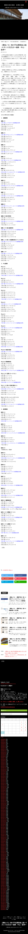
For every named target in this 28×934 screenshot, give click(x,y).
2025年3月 (3, 763)
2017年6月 (3, 895)
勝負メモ (11, 570)
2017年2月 (3, 900)
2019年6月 (3, 861)
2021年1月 (3, 834)
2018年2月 (3, 883)
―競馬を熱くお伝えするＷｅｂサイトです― (14, 927)
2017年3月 (3, 899)
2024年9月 (3, 771)
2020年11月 (3, 837)
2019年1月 (3, 868)
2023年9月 (3, 788)
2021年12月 (4, 818)
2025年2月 (3, 764)
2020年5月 (3, 845)
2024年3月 (3, 780)
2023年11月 (3, 786)
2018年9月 (3, 873)
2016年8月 (3, 909)
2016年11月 (3, 905)
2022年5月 (3, 811)
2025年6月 (3, 759)
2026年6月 (3, 742)
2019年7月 (3, 859)
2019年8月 (3, 858)
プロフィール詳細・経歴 (17, 918)
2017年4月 (3, 898)
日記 (15, 916)
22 (21, 729)
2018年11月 (3, 871)
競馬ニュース (9, 916)
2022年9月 (3, 805)
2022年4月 (3, 813)
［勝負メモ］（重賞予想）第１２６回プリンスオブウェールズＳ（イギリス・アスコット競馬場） (17, 599)
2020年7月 (3, 842)
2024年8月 (3, 773)
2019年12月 (4, 852)
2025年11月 (3, 752)
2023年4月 (3, 796)
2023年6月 (3, 793)
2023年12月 (4, 784)
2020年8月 (3, 841)
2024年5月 (3, 777)
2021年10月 (4, 821)
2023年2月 (3, 798)
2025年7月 (3, 757)
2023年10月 (4, 787)
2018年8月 (3, 875)
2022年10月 (4, 804)
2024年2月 (3, 781)
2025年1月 (3, 766)
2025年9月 (3, 754)
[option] (14, 14)
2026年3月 (3, 746)
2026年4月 (3, 745)
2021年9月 (3, 822)
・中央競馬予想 (5, 570)
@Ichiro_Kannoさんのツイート (8, 683)
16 (25, 727)
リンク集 (9, 918)
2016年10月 (4, 906)
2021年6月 (3, 827)
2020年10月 (4, 838)
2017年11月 (3, 888)
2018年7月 (3, 876)
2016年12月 (4, 903)
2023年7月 (3, 791)
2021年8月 (3, 824)
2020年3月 (3, 848)
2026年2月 (3, 747)
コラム (23, 916)
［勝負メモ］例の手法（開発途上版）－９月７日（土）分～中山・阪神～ (17, 640)
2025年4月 (3, 762)
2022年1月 (3, 817)
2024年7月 (3, 774)
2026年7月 (3, 740)
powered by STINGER (16, 931)
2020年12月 (4, 835)
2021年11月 (3, 820)
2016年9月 (3, 907)
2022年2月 (3, 815)
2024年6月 (3, 776)
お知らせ (4, 918)
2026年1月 (3, 749)
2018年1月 (3, 885)
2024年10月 (4, 770)
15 (21, 727)
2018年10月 (4, 872)
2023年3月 (3, 797)
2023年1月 (3, 800)
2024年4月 (3, 779)
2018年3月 (3, 882)
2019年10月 (4, 855)
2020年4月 (3, 847)
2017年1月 (3, 902)
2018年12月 (4, 869)
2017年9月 (3, 890)
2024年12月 (4, 767)
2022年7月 (3, 808)
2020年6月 (3, 844)
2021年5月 (3, 828)
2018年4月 (3, 881)
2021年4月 (3, 830)
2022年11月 (3, 803)
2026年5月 (3, 743)
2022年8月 (3, 807)
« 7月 (2, 737)
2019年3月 (3, 865)
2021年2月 (3, 832)
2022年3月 (3, 814)
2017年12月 (4, 886)
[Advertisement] (14, 29)
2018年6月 (3, 878)
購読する (4, 710)
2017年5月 (3, 896)
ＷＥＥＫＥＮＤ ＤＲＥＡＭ (14, 5)
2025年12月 (4, 750)
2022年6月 (3, 810)
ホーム (4, 916)
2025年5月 (3, 760)
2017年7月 (3, 893)
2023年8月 (3, 790)
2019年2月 (3, 866)
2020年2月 (3, 849)
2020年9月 (3, 839)
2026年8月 (3, 739)
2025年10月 (4, 753)
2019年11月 (3, 854)
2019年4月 (3, 864)
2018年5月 (3, 879)
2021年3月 (3, 831)
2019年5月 (3, 862)
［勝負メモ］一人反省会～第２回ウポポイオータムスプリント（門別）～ (17, 629)
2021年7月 (3, 825)
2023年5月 (3, 794)
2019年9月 (3, 856)
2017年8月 (3, 892)
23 (25, 729)
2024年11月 (3, 769)
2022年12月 (4, 801)
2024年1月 (3, 783)
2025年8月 (3, 756)
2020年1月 (3, 851)
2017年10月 (4, 889)
